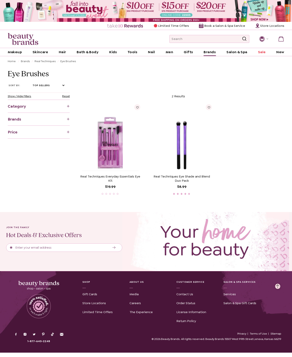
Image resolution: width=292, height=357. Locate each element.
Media (134, 294)
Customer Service (190, 282)
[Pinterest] (43, 334)
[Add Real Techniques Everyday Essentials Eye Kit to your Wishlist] (137, 107)
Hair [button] (62, 52)
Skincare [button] (40, 52)
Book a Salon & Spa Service (224, 26)
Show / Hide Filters (19, 96)
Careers (135, 303)
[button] (263, 39)
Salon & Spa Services (239, 282)
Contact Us (184, 294)
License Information (191, 312)
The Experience (141, 312)
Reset (66, 96)
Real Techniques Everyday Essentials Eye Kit (110, 178)
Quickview (125, 167)
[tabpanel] (146, 144)
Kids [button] (113, 52)
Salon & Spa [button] (236, 52)
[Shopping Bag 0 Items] (281, 39)
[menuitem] (125, 26)
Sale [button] (262, 52)
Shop (86, 282)
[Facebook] (15, 334)
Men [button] (169, 52)
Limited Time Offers (173, 26)
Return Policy (186, 321)
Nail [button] (151, 52)
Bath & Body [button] (88, 52)
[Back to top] (277, 285)
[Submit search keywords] (244, 39)
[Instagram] (25, 334)
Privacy (241, 333)
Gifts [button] (188, 52)
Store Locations (94, 303)
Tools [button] (132, 52)
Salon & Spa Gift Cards (239, 303)
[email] (61, 334)
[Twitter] (34, 334)
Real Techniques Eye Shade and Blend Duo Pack (182, 178)
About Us (137, 282)
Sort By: (14, 85)
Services (229, 294)
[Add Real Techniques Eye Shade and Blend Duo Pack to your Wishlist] (209, 107)
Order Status (185, 303)
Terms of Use (258, 333)
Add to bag (94, 167)
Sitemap (276, 333)
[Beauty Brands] (23, 38)
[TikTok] (52, 334)
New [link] (280, 52)
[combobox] (209, 39)
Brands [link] (210, 52)
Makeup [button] (15, 52)
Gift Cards (89, 294)
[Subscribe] (114, 248)
